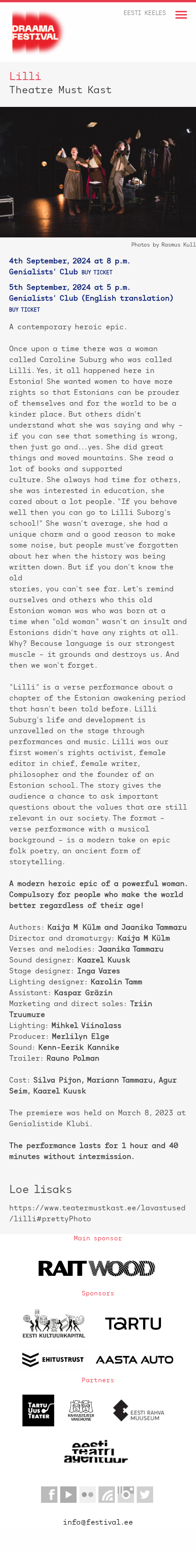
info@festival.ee (98, 1522)
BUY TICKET (97, 273)
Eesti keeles (145, 13)
